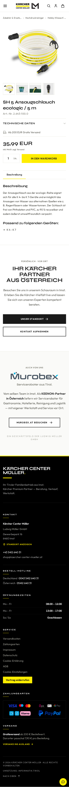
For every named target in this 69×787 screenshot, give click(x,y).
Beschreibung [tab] (14, 174)
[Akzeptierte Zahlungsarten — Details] (34, 709)
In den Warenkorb (44, 158)
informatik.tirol (29, 770)
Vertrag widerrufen (17, 680)
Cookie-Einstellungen (15, 672)
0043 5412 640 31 (29, 578)
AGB (5, 666)
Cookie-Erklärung (13, 660)
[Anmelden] (55, 6)
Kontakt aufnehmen (34, 331)
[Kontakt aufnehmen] (63, 782)
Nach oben (9, 776)
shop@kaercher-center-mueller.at (22, 557)
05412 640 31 (24, 583)
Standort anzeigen (19, 544)
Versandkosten (11, 638)
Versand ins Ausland (16, 744)
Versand (20, 149)
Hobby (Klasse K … (57, 17)
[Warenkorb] (62, 6)
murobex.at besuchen (32, 422)
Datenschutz (10, 655)
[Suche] (48, 6)
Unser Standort (32, 319)
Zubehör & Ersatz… (12, 17)
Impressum (9, 649)
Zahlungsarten (11, 644)
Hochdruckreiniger (34, 17)
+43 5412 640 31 (12, 552)
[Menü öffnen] (5, 6)
